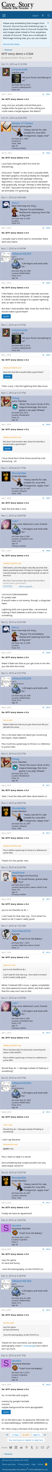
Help (33, 1464)
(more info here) (11, 44)
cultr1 (15, 521)
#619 (48, 1310)
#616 (48, 1112)
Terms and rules (9, 1464)
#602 (48, 153)
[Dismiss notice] (48, 23)
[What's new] (43, 15)
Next (35, 1435)
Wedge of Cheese (22, 123)
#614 (48, 952)
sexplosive (18, 872)
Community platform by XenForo (25, 1469)
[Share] (43, 94)
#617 (48, 1202)
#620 (48, 1384)
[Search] (48, 15)
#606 (48, 424)
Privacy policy (23, 1464)
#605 (48, 355)
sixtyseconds (20, 69)
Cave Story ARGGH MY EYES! (16, 1460)
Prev (16, 1435)
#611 (48, 785)
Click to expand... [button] (26, 586)
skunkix (16, 1225)
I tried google (29, 1345)
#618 (48, 1249)
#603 (48, 228)
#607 (48, 498)
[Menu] (4, 15)
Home (40, 1464)
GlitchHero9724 (21, 931)
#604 (48, 283)
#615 (48, 1033)
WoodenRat (19, 473)
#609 (48, 652)
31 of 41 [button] (26, 1435)
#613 (48, 899)
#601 (48, 94)
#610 (48, 707)
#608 (48, 550)
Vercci (15, 202)
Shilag (15, 398)
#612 (48, 833)
